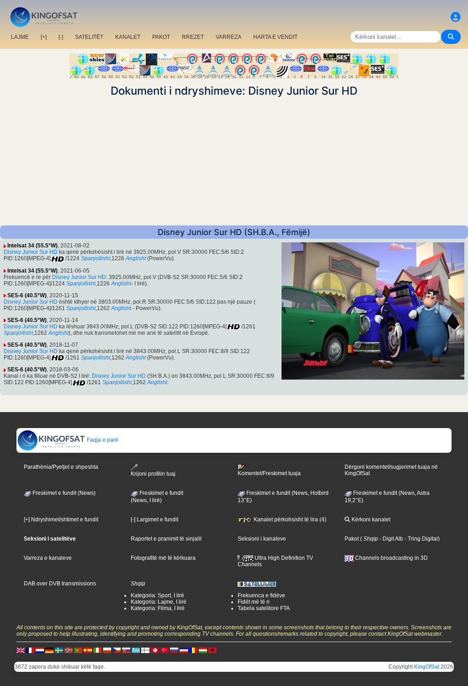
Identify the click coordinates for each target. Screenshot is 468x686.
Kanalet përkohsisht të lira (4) (289, 519)
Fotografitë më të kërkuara (163, 558)
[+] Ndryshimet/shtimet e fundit (61, 519)
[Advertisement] (234, 161)
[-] (60, 37)
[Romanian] (193, 650)
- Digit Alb (390, 539)
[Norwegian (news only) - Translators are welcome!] (68, 650)
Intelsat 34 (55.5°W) (32, 245)
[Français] (30, 650)
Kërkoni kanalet (370, 519)
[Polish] (107, 650)
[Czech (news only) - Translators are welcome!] (116, 650)
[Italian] (97, 650)
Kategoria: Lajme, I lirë (158, 602)
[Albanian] (212, 650)
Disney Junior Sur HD (31, 252)
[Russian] (174, 650)
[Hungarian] (203, 650)
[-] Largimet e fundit (154, 519)
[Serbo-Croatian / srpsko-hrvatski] (184, 650)
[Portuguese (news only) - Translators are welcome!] (78, 650)
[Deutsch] (49, 650)
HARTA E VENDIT (275, 37)
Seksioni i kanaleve (262, 539)
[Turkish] (164, 650)
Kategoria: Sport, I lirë (157, 595)
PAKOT (161, 37)
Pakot (352, 539)
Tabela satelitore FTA (264, 608)
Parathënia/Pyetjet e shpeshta (61, 467)
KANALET (127, 37)
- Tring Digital (420, 539)
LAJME (20, 37)
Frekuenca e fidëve (261, 595)
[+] (44, 37)
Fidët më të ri (254, 602)
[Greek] (136, 650)
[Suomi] (145, 650)
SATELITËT (89, 37)
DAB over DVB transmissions (60, 583)
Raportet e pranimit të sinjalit (166, 539)
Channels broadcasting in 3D (391, 558)
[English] (20, 650)
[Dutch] (40, 650)
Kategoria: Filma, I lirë (158, 608)
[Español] (88, 650)
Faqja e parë (101, 440)
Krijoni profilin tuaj (153, 474)
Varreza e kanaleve (48, 558)
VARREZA (228, 37)
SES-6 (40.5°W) (27, 295)
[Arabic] (155, 650)
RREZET (193, 37)
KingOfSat (426, 667)
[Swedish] (59, 650)
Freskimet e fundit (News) (63, 493)
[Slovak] (126, 650)
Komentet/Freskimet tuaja (269, 473)
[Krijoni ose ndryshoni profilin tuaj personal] (456, 17)
